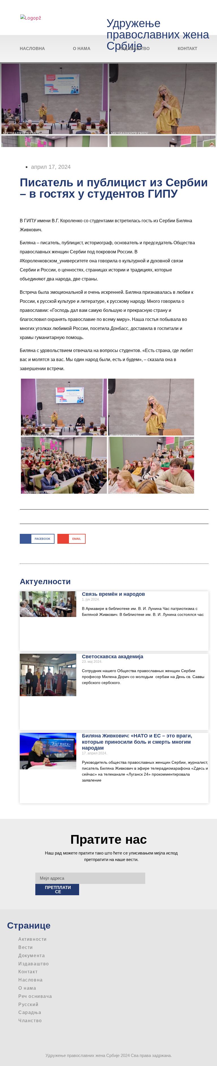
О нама (81, 48)
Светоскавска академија (112, 656)
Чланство (30, 1020)
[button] (37, 539)
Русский (28, 1004)
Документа (31, 955)
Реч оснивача (35, 996)
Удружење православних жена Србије (158, 34)
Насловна (32, 48)
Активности (32, 939)
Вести (25, 947)
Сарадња (29, 1012)
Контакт (187, 48)
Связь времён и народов (113, 594)
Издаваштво (134, 48)
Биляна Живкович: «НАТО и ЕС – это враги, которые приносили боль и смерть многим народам (137, 742)
